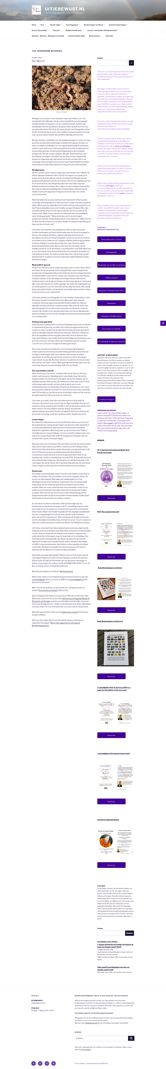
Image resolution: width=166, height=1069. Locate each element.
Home (34, 25)
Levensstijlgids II (76, 579)
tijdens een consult (69, 612)
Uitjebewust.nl (65, 8)
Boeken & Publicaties (74, 30)
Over (42, 25)
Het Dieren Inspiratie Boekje (108, 820)
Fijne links (109, 36)
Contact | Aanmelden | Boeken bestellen (102, 30)
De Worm (38, 61)
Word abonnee (94, 36)
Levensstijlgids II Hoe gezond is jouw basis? (113, 753)
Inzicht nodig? (55, 25)
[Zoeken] (131, 63)
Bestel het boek (66, 571)
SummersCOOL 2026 (76, 36)
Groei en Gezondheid (39, 30)
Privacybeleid (86, 1049)
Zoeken (100, 58)
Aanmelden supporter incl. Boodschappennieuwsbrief (94, 1013)
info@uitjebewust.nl (92, 1023)
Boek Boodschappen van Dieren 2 (110, 621)
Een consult (108, 423)
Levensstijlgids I (39, 579)
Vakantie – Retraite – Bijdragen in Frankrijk (48, 36)
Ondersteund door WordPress (97, 1063)
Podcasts (56, 30)
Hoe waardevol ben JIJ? (110, 512)
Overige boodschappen (117, 25)
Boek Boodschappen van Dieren (110, 568)
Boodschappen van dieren (93, 25)
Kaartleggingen (72, 25)
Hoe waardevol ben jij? (48, 590)
